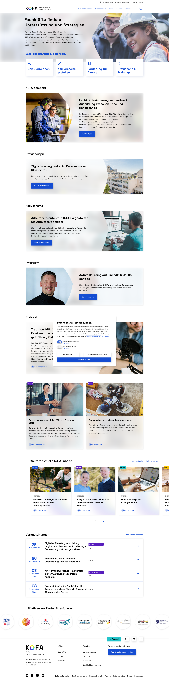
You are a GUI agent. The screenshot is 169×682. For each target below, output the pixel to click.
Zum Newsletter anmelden (122, 652)
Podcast (115, 639)
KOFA (60, 646)
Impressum (138, 676)
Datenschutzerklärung (122, 676)
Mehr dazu (39, 510)
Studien (86, 656)
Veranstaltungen (90, 652)
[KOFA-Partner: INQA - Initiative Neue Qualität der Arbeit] (65, 629)
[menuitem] (106, 2)
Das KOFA (62, 652)
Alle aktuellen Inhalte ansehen (145, 461)
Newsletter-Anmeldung (119, 646)
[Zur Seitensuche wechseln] (140, 8)
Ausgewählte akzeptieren (97, 354)
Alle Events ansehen (134, 535)
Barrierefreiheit (138, 2)
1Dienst (66, 343)
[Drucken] (134, 639)
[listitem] (50, 491)
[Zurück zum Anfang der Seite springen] (141, 639)
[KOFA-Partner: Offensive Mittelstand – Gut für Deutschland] (46, 630)
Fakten (108, 676)
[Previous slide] (96, 520)
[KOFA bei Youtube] (43, 676)
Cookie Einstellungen (92, 665)
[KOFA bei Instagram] (37, 676)
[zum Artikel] (114, 399)
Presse (61, 656)
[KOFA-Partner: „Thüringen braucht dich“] (143, 630)
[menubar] (94, 8)
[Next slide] (103, 520)
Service (86, 646)
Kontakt (61, 660)
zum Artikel (95, 445)
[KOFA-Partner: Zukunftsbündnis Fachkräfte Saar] (123, 630)
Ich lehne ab (67, 354)
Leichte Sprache (107, 2)
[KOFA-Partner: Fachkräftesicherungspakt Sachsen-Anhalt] (104, 630)
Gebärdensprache (123, 2)
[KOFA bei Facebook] (32, 676)
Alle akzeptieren (84, 360)
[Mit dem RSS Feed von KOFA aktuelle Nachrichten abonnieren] (126, 639)
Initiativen (87, 660)
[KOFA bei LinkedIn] (27, 676)
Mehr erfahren (36, 445)
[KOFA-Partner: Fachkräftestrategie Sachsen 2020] (84, 630)
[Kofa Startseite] (38, 9)
